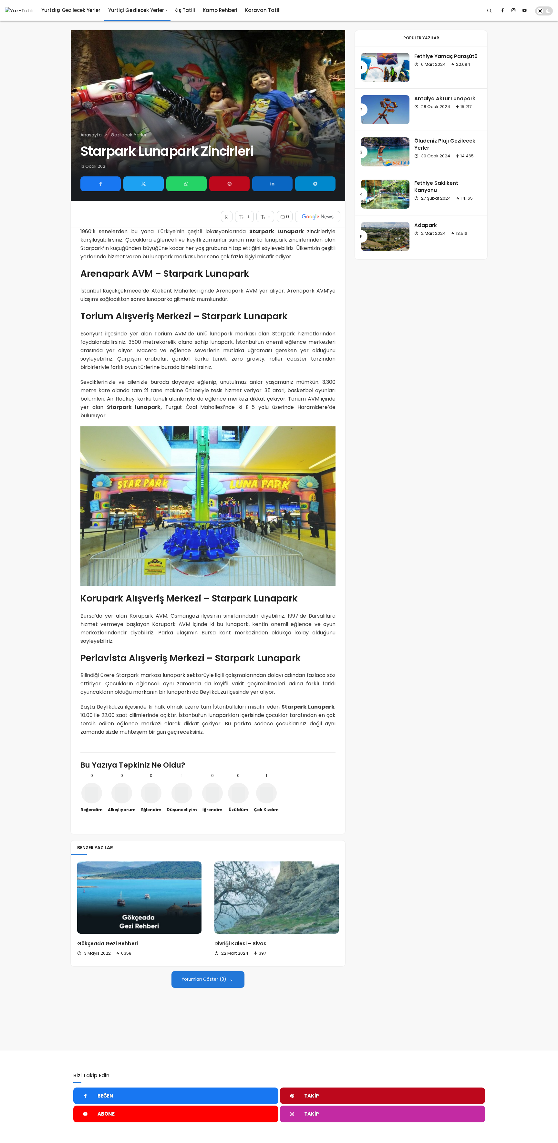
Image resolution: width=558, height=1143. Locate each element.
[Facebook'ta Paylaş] (100, 183)
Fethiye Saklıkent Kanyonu (436, 187)
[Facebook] (502, 10)
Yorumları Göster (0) (204, 979)
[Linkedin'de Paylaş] (272, 183)
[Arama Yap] (489, 10)
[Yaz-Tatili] (19, 10)
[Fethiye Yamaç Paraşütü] (385, 67)
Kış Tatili (184, 10)
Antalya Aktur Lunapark (444, 98)
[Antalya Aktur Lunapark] (385, 109)
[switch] (544, 10)
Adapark (425, 225)
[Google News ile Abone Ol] (317, 216)
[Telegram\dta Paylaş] (315, 183)
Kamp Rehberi (220, 10)
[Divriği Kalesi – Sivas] (276, 897)
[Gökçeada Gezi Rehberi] (139, 897)
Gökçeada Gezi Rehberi (107, 943)
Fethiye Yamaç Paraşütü (446, 56)
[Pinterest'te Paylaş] (229, 183)
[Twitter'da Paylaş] (143, 183)
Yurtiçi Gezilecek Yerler (136, 10)
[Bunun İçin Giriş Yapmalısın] (226, 216)
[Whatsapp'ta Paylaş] (186, 183)
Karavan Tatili (263, 10)
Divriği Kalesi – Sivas (240, 943)
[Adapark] (385, 236)
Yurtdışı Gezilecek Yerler (70, 10)
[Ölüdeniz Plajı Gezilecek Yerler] (385, 151)
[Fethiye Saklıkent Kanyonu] (385, 194)
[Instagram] (513, 10)
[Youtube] (524, 10)
